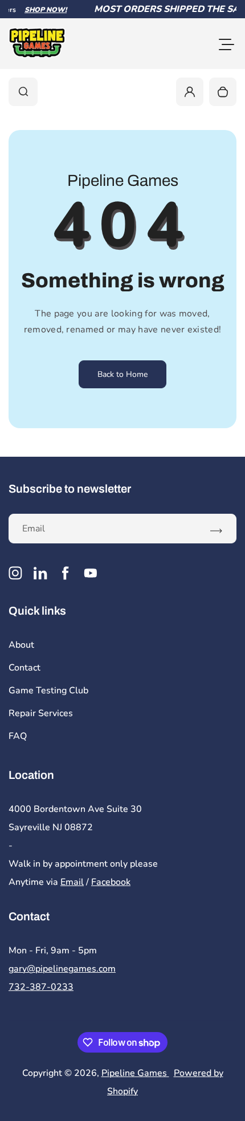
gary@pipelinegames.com (62, 968)
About (21, 645)
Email (72, 882)
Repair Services (41, 713)
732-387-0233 (41, 987)
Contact (24, 667)
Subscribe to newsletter (70, 488)
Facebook (110, 882)
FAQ (18, 736)
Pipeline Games (135, 1073)
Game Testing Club (48, 690)
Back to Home (122, 374)
